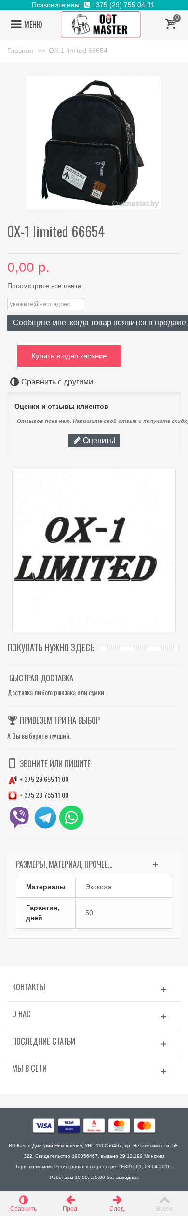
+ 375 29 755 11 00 (43, 795)
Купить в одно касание (69, 356)
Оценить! (98, 440)
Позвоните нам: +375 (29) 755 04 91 (94, 5)
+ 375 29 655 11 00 (43, 779)
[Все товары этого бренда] (94, 550)
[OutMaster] (101, 24)
